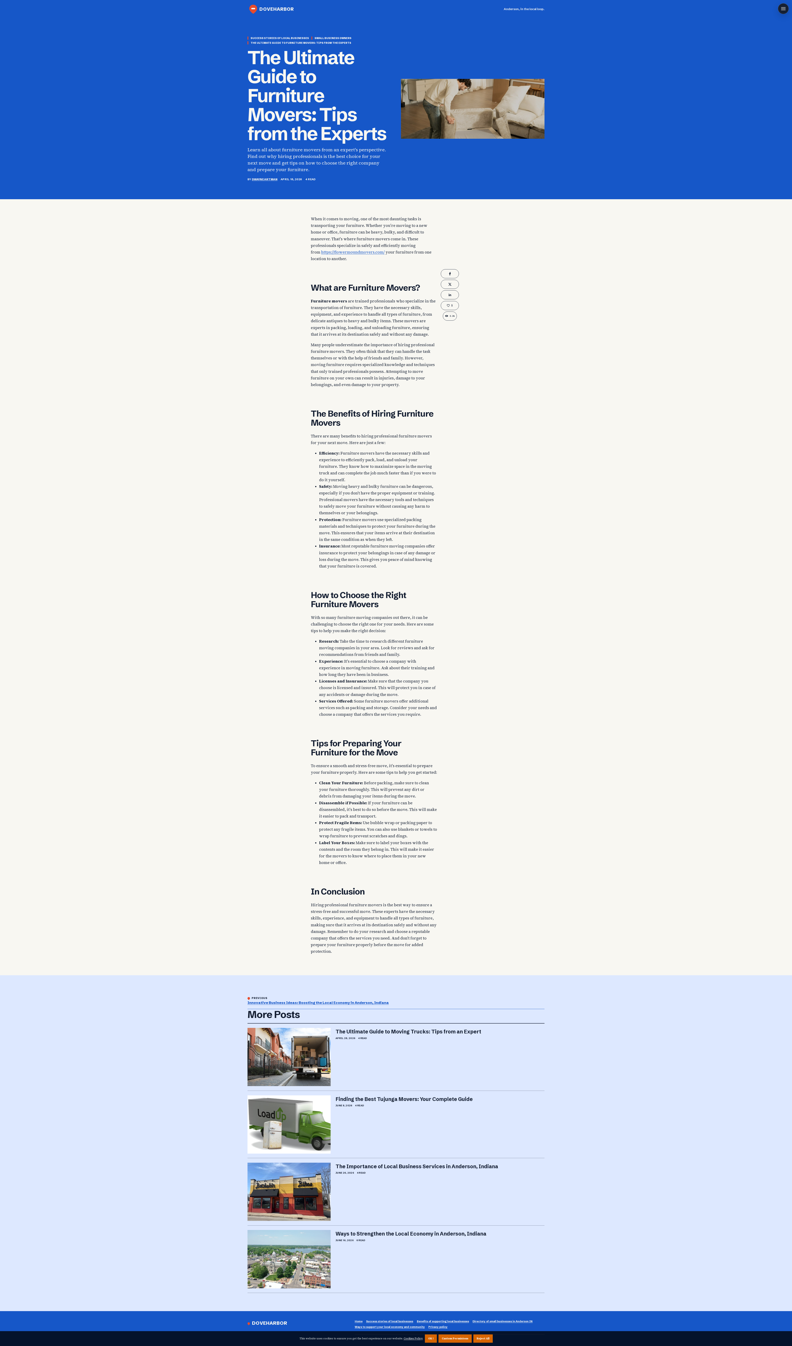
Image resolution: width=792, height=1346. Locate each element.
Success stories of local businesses (389, 1321)
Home (359, 1321)
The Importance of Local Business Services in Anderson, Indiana (417, 1166)
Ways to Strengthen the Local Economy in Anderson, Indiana (411, 1234)
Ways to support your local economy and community (390, 1326)
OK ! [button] (431, 1338)
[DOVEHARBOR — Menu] (783, 8)
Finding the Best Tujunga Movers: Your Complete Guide (404, 1099)
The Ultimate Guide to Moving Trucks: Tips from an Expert (408, 1031)
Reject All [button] (483, 1338)
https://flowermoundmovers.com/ (353, 252)
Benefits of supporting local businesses (443, 1321)
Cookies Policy (413, 1338)
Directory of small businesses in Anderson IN (503, 1321)
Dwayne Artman (264, 179)
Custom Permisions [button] (455, 1338)
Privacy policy (438, 1326)
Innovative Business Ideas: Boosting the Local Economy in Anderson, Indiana (318, 1002)
